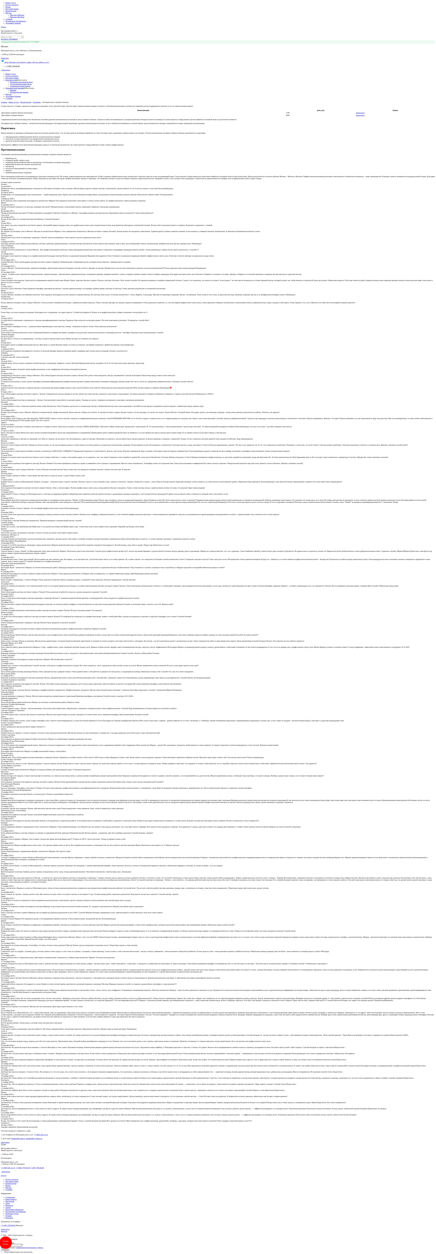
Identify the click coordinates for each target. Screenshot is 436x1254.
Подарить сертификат (9, 39)
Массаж (8, 13)
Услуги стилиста (11, 5)
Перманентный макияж (14, 88)
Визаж (7, 7)
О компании (10, 1197)
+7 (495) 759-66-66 (12, 66)
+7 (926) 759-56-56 (22, 1168)
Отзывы (8, 1216)
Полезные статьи (12, 1214)
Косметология (10, 11)
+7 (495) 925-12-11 (41, 1135)
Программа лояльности (14, 1210)
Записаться (5, 70)
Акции (8, 1208)
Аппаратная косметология (20, 86)
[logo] (3, 27)
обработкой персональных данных (29, 1248)
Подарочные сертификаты (15, 21)
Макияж (13, 90)
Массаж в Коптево (17, 17)
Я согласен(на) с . (23, 1248)
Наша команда (11, 1199)
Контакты (9, 1218)
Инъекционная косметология (21, 82)
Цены (7, 1203)
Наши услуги (10, 3)
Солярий (8, 19)
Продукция (9, 1201)
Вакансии (9, 1205)
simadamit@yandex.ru (34, 1139)
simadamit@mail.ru (18, 1139)
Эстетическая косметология (20, 84)
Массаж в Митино (17, 15)
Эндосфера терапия (13, 23)
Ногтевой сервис (12, 9)
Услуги (3, 1176)
